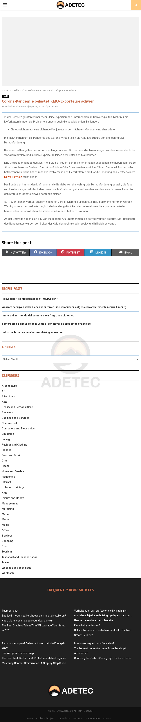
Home (30, 718)
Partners (77, 718)
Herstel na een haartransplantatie (93, 620)
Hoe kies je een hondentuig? (18, 653)
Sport (5, 546)
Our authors (64, 718)
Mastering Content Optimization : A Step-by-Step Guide (34, 663)
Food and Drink (11, 455)
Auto (4, 401)
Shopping (7, 540)
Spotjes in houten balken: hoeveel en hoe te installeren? (34, 615)
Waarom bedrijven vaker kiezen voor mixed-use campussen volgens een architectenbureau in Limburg (64, 307)
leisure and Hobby (13, 498)
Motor (5, 519)
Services (7, 535)
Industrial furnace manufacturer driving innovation (32, 332)
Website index (93, 718)
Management (10, 503)
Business (7, 412)
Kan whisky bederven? (87, 625)
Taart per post (10, 610)
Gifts (5, 460)
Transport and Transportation (19, 557)
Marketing (8, 508)
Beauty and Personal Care (17, 407)
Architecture (9, 385)
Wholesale (8, 573)
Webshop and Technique (16, 567)
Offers (6, 530)
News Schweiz (13, 176)
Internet (6, 482)
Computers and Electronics (18, 428)
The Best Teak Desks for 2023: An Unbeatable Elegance (34, 658)
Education (8, 433)
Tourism (7, 551)
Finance (6, 449)
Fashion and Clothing (14, 444)
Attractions (8, 396)
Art (3, 391)
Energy (6, 439)
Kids (4, 492)
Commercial (9, 423)
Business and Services (15, 417)
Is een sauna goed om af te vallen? (94, 643)
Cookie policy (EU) (45, 718)
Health (5, 96)
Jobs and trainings (13, 487)
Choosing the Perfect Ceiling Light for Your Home (102, 658)
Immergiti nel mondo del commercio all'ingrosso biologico (38, 315)
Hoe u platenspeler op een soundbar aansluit (27, 620)
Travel (5, 562)
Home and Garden (13, 471)
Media (5, 514)
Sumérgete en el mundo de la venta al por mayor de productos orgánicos (46, 323)
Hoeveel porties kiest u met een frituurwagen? (30, 298)
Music (5, 524)
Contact (107, 718)
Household (8, 476)
